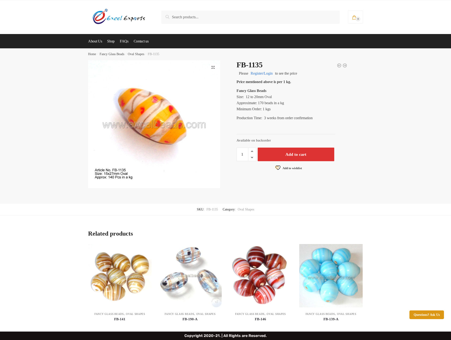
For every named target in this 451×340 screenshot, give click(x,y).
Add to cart (295, 154)
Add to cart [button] (120, 326)
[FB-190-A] (190, 275)
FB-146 (260, 319)
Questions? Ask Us (427, 315)
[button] (213, 67)
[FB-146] (260, 275)
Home (92, 54)
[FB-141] (120, 275)
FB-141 (119, 319)
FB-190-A (190, 319)
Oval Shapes (136, 54)
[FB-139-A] (331, 275)
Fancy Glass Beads (112, 54)
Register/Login (262, 73)
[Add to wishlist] (145, 249)
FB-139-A (330, 319)
